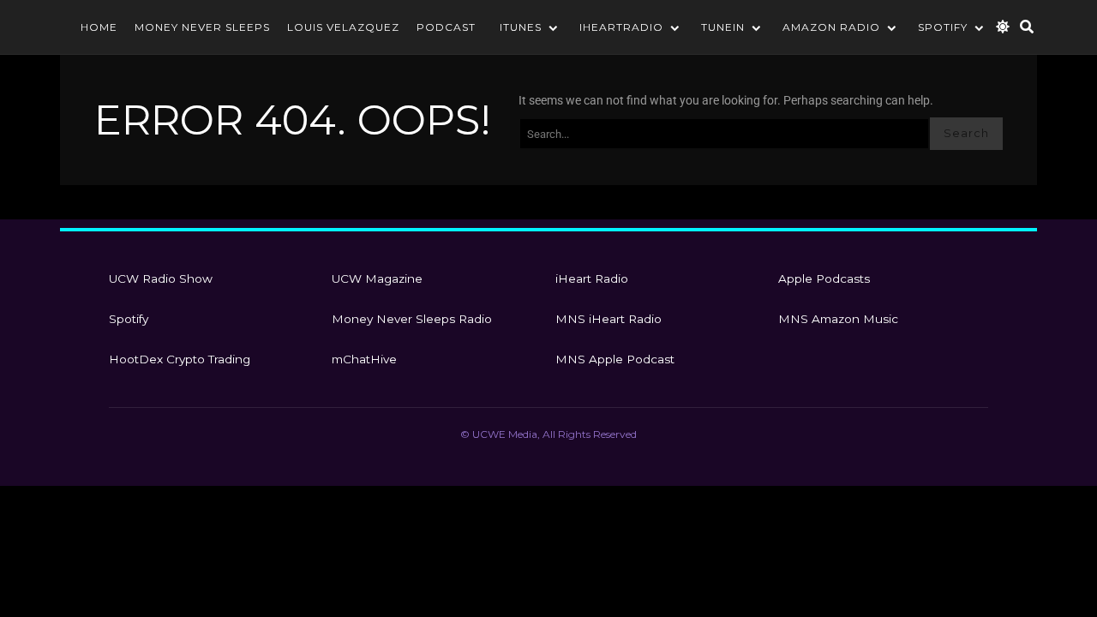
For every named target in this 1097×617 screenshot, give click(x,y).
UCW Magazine (377, 278)
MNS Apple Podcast (614, 359)
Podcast (446, 27)
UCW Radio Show (161, 278)
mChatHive (364, 359)
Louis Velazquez (343, 27)
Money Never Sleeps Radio (412, 319)
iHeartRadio (621, 27)
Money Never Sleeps (202, 27)
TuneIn (723, 27)
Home (99, 27)
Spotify (943, 27)
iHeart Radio (591, 278)
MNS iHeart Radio (608, 319)
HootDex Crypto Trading (179, 359)
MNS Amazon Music (838, 319)
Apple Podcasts (824, 278)
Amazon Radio (831, 27)
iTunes (521, 27)
